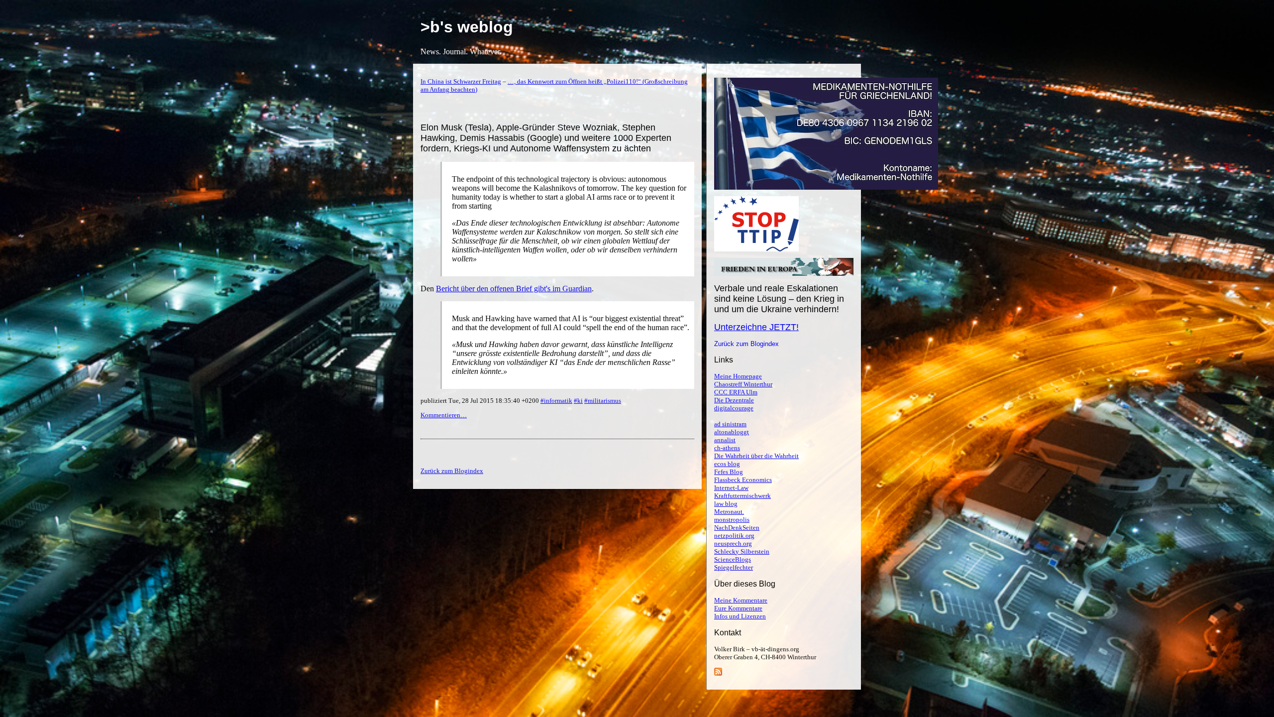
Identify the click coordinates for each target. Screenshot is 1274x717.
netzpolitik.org (734, 535)
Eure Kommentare (738, 608)
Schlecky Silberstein (741, 551)
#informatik (556, 400)
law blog (726, 503)
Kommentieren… (444, 415)
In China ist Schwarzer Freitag (461, 81)
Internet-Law (731, 487)
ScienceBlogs (732, 559)
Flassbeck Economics (743, 479)
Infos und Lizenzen (740, 616)
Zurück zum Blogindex (746, 344)
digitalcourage (733, 408)
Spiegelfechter (733, 567)
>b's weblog (467, 27)
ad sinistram (730, 424)
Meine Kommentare (740, 600)
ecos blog (727, 464)
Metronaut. (729, 511)
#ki (578, 400)
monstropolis (731, 519)
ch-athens (727, 448)
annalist (725, 440)
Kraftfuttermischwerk (742, 495)
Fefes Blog (728, 472)
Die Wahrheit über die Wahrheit (756, 456)
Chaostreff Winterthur (743, 384)
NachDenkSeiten (736, 527)
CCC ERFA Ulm (735, 392)
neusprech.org (733, 543)
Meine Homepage (738, 376)
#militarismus (602, 400)
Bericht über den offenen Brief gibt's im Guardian (514, 288)
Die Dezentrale (734, 400)
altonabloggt (731, 432)
